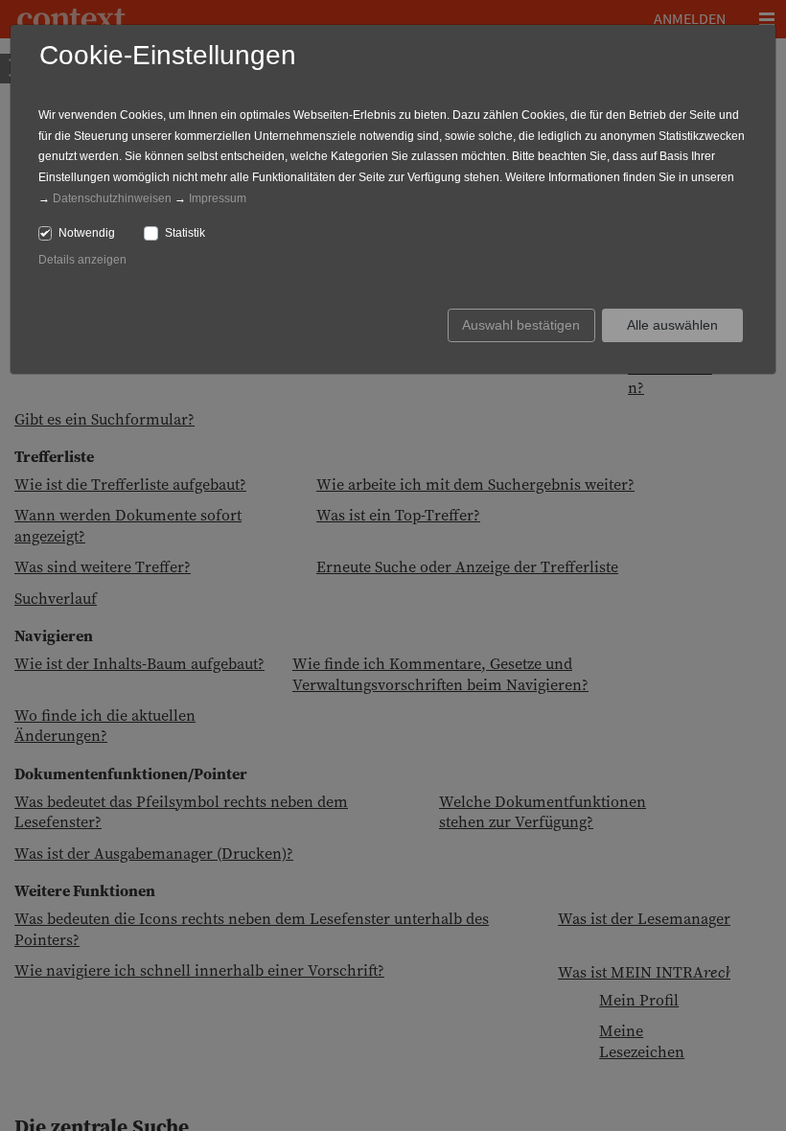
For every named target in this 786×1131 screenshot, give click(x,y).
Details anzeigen (82, 259)
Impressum (217, 198)
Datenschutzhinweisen (112, 198)
